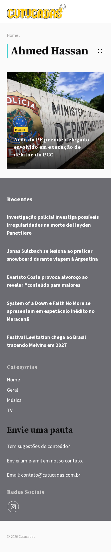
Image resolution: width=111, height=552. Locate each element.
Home (13, 379)
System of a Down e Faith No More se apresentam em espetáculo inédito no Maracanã (50, 311)
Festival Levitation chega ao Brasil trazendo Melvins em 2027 (46, 341)
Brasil (20, 130)
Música (14, 400)
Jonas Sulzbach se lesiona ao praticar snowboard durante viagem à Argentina (52, 255)
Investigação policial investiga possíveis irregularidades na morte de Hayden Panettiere (53, 225)
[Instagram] (13, 506)
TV (10, 410)
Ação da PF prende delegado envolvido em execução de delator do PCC (51, 147)
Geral (12, 390)
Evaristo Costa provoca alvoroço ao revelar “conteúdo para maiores (47, 281)
